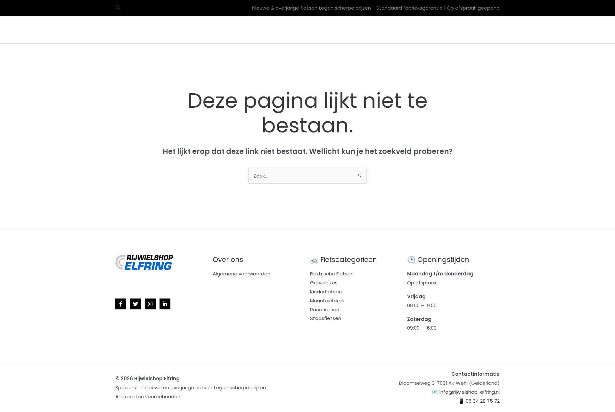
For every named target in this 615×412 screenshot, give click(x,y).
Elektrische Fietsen (348, 29)
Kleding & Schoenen (441, 29)
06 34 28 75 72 (483, 401)
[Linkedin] (165, 303)
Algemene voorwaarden (241, 273)
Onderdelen (394, 29)
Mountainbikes (255, 29)
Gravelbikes (214, 29)
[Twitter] (135, 303)
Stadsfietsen (325, 318)
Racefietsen (302, 29)
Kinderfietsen (326, 291)
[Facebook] (120, 303)
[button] (118, 8)
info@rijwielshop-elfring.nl (469, 392)
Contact (484, 29)
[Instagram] (150, 303)
